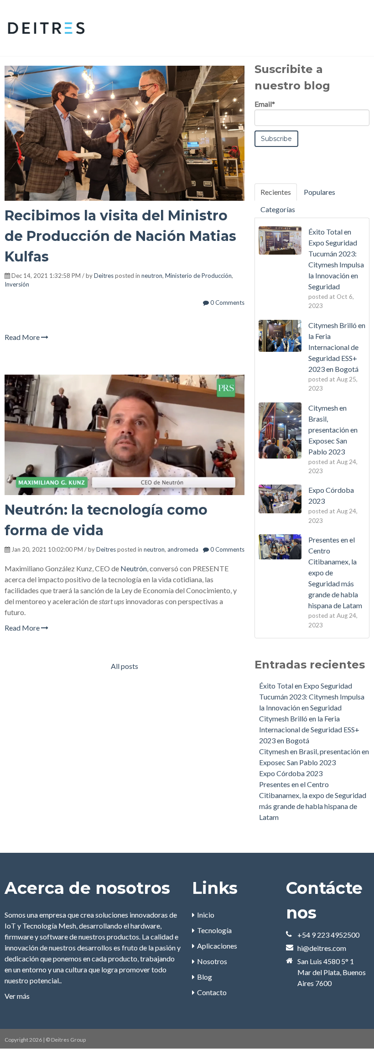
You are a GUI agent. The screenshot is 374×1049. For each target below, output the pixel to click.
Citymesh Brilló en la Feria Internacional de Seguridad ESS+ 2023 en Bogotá (309, 729)
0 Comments (226, 302)
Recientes (275, 192)
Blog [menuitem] (204, 976)
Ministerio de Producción (198, 275)
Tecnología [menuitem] (214, 930)
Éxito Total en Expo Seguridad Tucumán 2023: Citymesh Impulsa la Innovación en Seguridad (311, 696)
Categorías (277, 209)
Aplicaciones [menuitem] (217, 945)
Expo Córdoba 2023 (290, 773)
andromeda (182, 549)
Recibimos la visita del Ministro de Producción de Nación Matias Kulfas (120, 236)
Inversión (17, 284)
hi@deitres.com (321, 948)
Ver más (17, 996)
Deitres (104, 275)
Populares (319, 192)
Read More (23, 337)
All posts (124, 666)
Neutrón (133, 568)
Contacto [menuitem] (212, 992)
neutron (151, 275)
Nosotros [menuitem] (212, 961)
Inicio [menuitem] (205, 914)
